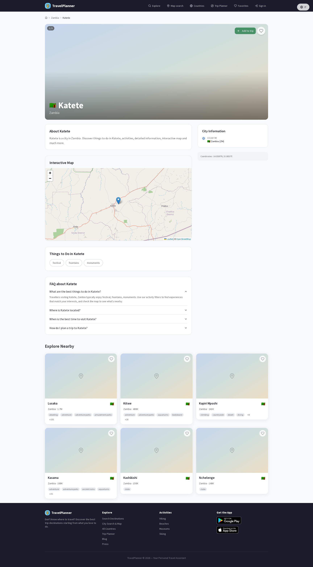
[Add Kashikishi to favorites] (187, 433)
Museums (164, 528)
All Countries (109, 528)
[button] (118, 200)
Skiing (162, 533)
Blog (104, 539)
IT (305, 7)
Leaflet (169, 239)
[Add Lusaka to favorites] (111, 359)
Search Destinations (113, 518)
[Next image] (262, 71)
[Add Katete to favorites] (261, 31)
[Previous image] (50, 71)
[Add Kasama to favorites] (111, 433)
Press (105, 544)
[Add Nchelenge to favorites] (262, 433)
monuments (93, 262)
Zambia (55, 17)
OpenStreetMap (183, 239)
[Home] (46, 18)
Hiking (162, 518)
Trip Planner (108, 533)
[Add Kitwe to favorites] (187, 359)
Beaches (164, 523)
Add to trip (248, 30)
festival (57, 262)
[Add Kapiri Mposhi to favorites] (262, 359)
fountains (74, 262)
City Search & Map (112, 523)
